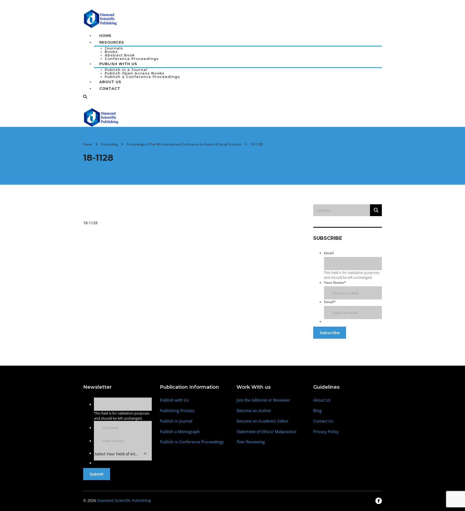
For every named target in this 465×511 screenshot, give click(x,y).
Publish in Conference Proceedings (192, 441)
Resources (111, 42)
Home (105, 35)
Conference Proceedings (132, 58)
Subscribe (330, 332)
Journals (114, 48)
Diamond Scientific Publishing (124, 500)
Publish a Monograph (180, 431)
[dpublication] (100, 18)
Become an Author (254, 410)
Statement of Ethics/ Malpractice (266, 431)
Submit (97, 474)
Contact (109, 88)
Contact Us (323, 421)
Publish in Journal (176, 421)
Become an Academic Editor (262, 421)
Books (111, 51)
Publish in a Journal (126, 69)
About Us (110, 82)
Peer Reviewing (251, 441)
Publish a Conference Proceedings (142, 76)
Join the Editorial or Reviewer (263, 400)
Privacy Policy (326, 431)
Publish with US (118, 64)
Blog (317, 410)
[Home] (101, 117)
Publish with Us (174, 400)
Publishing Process (177, 410)
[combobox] (123, 453)
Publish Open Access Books (134, 73)
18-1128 (90, 222)
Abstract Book (120, 55)
